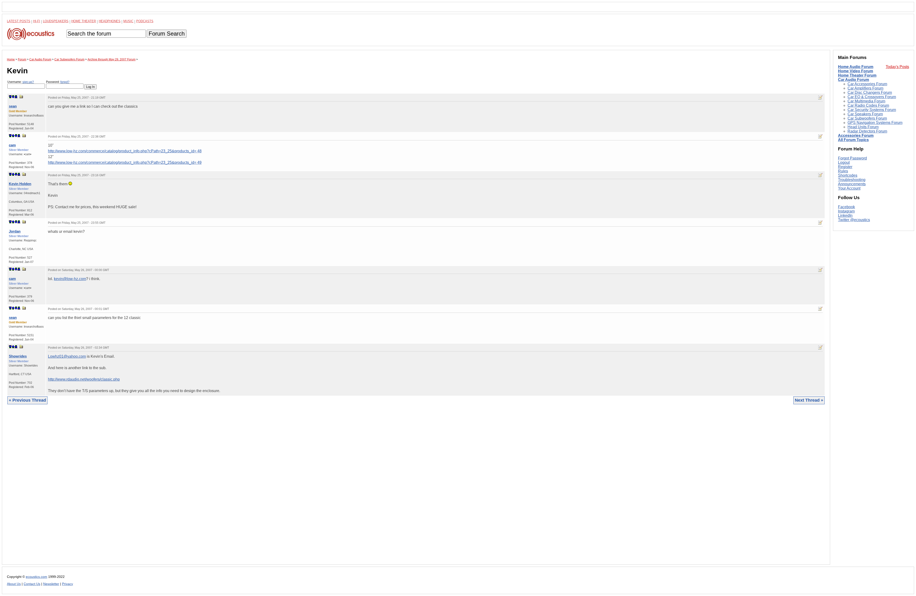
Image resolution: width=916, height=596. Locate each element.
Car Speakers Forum (865, 114)
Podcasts (144, 21)
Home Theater (83, 21)
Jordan (15, 231)
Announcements (852, 184)
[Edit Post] (820, 97)
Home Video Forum (855, 71)
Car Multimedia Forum (866, 101)
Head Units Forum (863, 127)
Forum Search (167, 33)
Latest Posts (18, 21)
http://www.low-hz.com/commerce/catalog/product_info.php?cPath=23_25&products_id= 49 (125, 162)
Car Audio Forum (853, 80)
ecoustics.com (36, 577)
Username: (20, 82)
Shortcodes (847, 175)
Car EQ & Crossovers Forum (872, 97)
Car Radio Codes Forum (868, 105)
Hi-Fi (36, 21)
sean (13, 106)
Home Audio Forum (855, 67)
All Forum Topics (853, 140)
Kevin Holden (20, 184)
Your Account (849, 188)
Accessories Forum (856, 135)
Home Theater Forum (857, 75)
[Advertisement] (150, 488)
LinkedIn (845, 215)
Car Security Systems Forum (872, 110)
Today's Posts (897, 67)
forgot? (64, 82)
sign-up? (28, 82)
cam (12, 145)
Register (845, 167)
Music (128, 21)
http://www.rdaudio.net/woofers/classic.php (84, 379)
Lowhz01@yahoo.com (67, 356)
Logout (844, 162)
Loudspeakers (55, 21)
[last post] (16, 96)
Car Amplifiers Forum (865, 88)
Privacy (67, 584)
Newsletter (51, 584)
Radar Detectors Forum (867, 131)
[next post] (13, 96)
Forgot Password (852, 158)
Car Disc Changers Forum (870, 92)
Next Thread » (809, 400)
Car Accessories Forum (867, 84)
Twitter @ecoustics (854, 220)
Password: (57, 82)
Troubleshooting (851, 180)
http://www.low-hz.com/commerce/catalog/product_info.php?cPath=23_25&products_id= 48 (125, 151)
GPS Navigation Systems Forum (875, 123)
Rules (843, 171)
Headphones (109, 21)
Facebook (846, 207)
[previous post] (13, 135)
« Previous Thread (27, 400)
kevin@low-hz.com (70, 279)
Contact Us (32, 584)
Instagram (846, 211)
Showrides (18, 356)
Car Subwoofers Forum (867, 118)
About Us (14, 584)
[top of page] (10, 96)
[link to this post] (21, 96)
